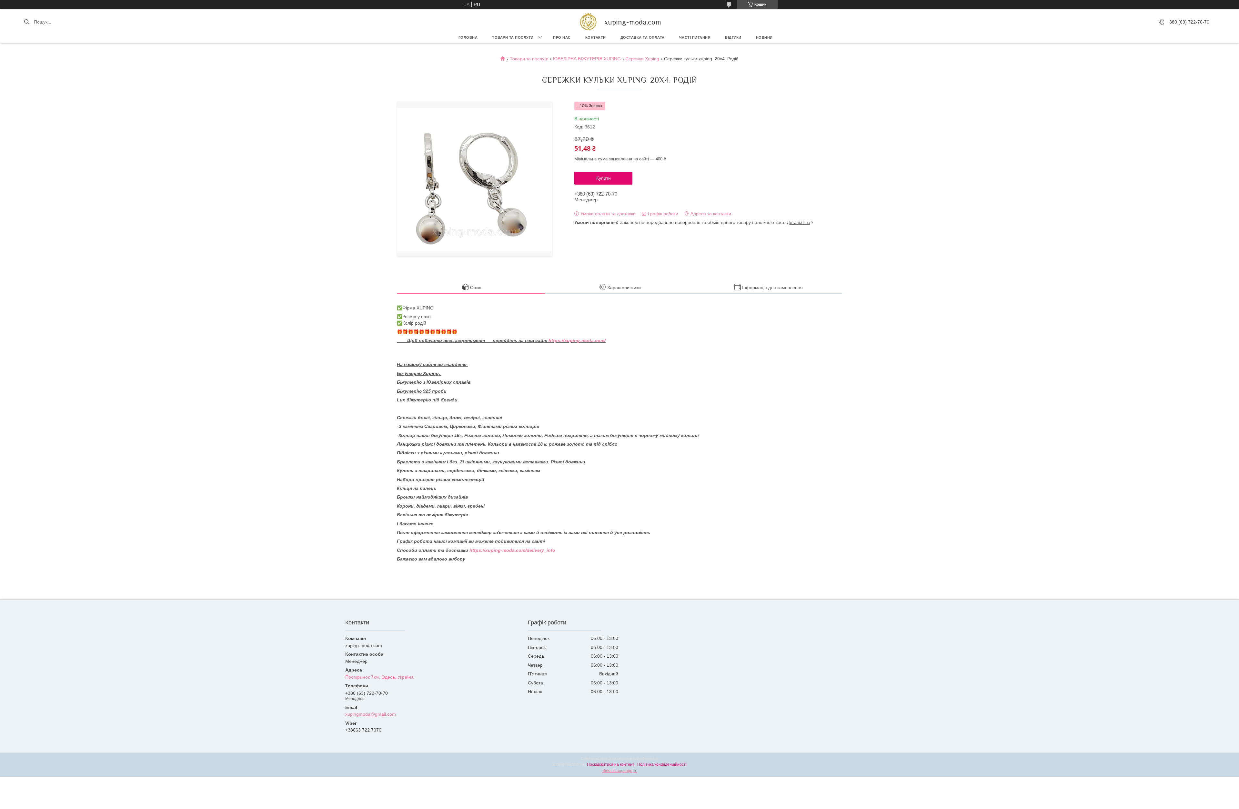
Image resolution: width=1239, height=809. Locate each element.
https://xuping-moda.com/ (577, 340)
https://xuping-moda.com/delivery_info (512, 550)
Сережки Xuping (642, 58)
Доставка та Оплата (642, 37)
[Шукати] (26, 21)
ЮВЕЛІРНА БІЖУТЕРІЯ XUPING (587, 58)
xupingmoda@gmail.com (370, 714)
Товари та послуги (513, 37)
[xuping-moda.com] (588, 22)
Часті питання (695, 37)
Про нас (562, 37)
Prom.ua (650, 758)
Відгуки (733, 37)
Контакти (595, 37)
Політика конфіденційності (662, 764)
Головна (468, 37)
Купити (603, 178)
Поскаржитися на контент (610, 764)
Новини (764, 37)
